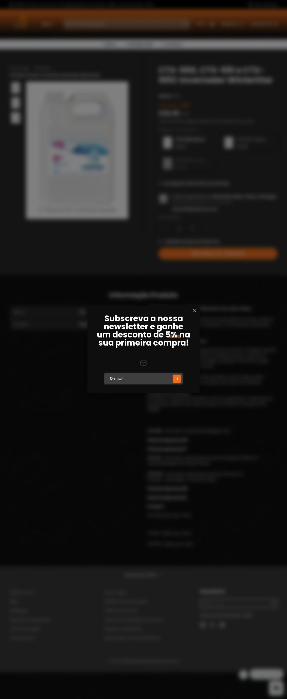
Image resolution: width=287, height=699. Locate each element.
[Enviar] (177, 379)
